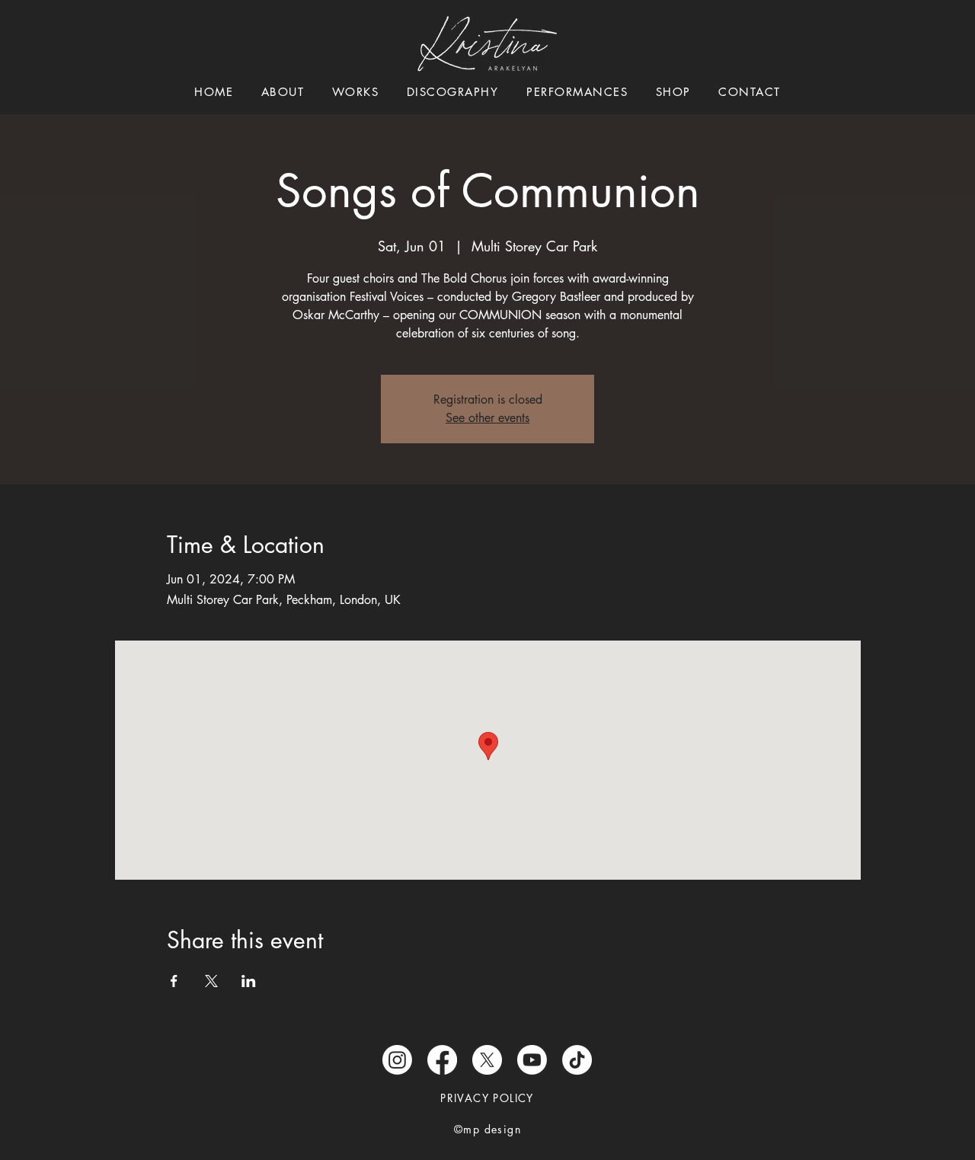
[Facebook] (442, 1060)
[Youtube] (532, 1060)
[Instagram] (397, 1060)
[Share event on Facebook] (174, 981)
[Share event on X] (211, 981)
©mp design (487, 1129)
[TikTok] (577, 1060)
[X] (487, 1060)
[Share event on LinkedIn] (248, 981)
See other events (487, 418)
